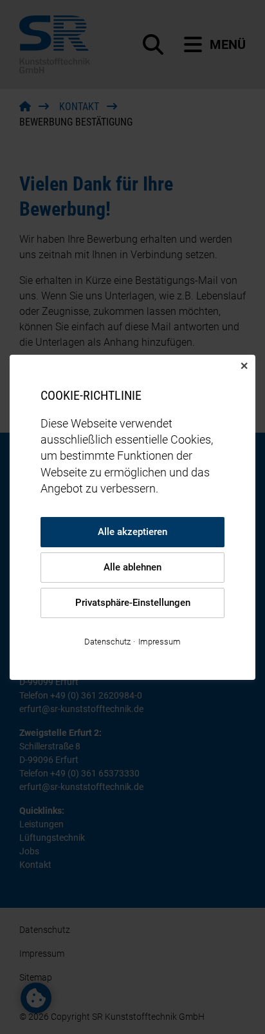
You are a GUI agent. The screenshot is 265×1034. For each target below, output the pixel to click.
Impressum (159, 641)
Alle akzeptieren (132, 532)
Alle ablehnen (132, 567)
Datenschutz (107, 641)
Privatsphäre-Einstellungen (132, 602)
